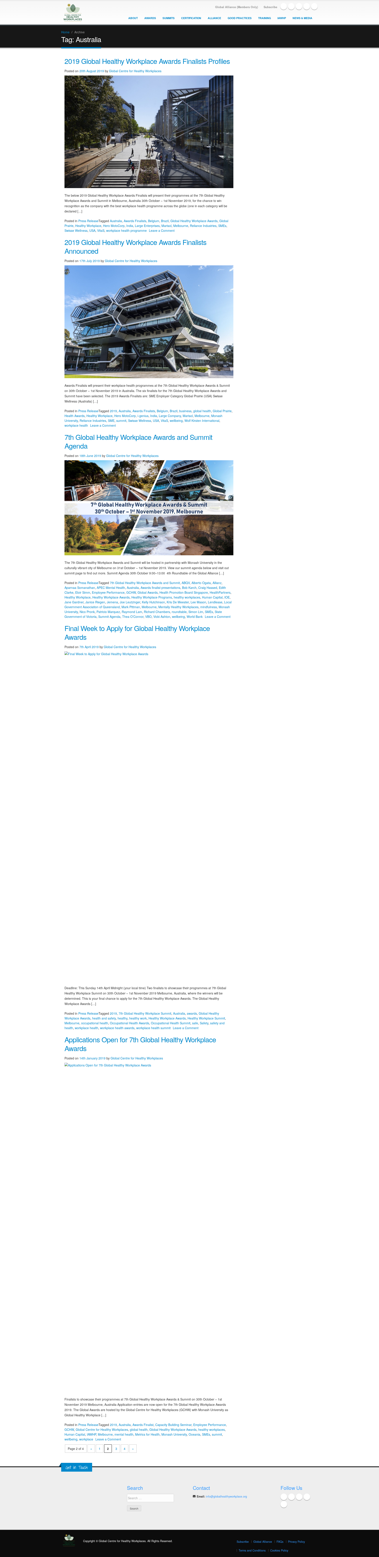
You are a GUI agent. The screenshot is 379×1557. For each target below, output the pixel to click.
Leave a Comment (162, 230)
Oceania (194, 1434)
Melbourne (180, 225)
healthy (122, 1018)
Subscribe (243, 1542)
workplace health (76, 425)
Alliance (214, 18)
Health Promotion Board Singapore (183, 592)
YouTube (306, 6)
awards (192, 1013)
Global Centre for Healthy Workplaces (135, 71)
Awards (150, 18)
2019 (113, 411)
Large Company (170, 416)
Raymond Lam (132, 611)
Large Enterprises (147, 225)
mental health (123, 1434)
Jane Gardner (74, 602)
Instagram (314, 6)
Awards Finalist (143, 1424)
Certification (191, 18)
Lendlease (215, 602)
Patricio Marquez (108, 611)
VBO (148, 616)
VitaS (100, 230)
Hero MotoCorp (114, 225)
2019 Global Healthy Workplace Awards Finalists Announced (135, 246)
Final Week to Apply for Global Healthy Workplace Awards (137, 632)
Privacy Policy (296, 1542)
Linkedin (299, 6)
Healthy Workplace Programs (151, 597)
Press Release (88, 221)
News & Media (302, 18)
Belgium (153, 221)
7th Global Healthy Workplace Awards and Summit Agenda (138, 441)
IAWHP (281, 18)
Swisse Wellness (76, 230)
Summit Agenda (109, 616)
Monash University (174, 1434)
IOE (227, 597)
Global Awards (148, 592)
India (129, 225)
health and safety (104, 1018)
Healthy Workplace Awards (111, 597)
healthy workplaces (187, 597)
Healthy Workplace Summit (206, 1018)
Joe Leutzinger (130, 602)
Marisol (166, 225)
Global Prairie (222, 411)
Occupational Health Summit (170, 1023)
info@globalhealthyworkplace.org (226, 1496)
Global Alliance (262, 1542)
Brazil (165, 221)
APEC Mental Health (111, 587)
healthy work (138, 1018)
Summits (169, 18)
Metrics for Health (147, 1434)
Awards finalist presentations (160, 587)
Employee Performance (108, 592)
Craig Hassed (207, 587)
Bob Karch (189, 587)
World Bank (195, 616)
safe (195, 1023)
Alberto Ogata (201, 583)
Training (264, 18)
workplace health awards (117, 1028)
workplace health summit (153, 1028)
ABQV (186, 583)
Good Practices (240, 18)
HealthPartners (220, 592)
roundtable (179, 611)
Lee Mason (198, 602)
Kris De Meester (178, 602)
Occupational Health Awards (129, 1023)
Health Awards (74, 416)
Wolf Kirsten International (201, 420)
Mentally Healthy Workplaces (178, 607)
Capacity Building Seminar (173, 1424)
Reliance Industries (203, 225)
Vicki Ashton (161, 616)
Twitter (291, 6)
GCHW (131, 592)
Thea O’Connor (132, 616)
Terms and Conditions (252, 1550)
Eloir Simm (82, 592)
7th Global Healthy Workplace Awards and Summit (145, 583)
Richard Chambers (157, 611)
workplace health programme (126, 230)
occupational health (94, 1023)
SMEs (222, 225)
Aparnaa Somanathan (79, 587)
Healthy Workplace (88, 225)
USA (92, 230)
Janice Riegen (95, 602)
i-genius (143, 416)
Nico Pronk (87, 611)
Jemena (112, 602)
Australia (116, 221)
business (185, 411)
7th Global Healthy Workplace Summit (145, 1013)
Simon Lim (195, 611)
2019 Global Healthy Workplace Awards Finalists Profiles (147, 61)
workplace (86, 1439)
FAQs (280, 1542)
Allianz (217, 583)
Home (65, 32)
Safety (204, 1023)
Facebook (283, 6)
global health (202, 411)
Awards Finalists (135, 221)
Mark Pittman (131, 607)
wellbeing (176, 420)
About (133, 18)
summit (121, 420)
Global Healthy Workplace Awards (194, 221)
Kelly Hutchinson (153, 602)
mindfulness (208, 607)
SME (111, 420)
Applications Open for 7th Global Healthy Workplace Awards (140, 1043)
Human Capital (212, 597)
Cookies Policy (279, 1550)
